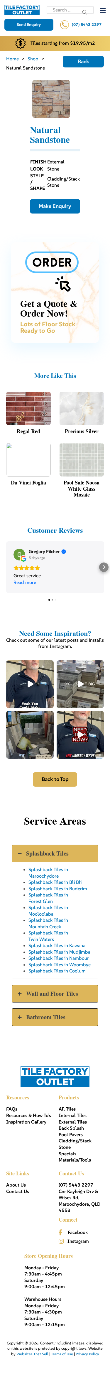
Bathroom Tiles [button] (45, 1017)
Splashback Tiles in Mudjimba (59, 952)
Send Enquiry (29, 24)
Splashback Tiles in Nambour (58, 958)
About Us (16, 1185)
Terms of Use (62, 1353)
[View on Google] (19, 554)
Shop (33, 59)
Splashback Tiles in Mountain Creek (48, 923)
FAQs (11, 1109)
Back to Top (55, 779)
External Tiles (73, 1122)
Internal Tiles (73, 1115)
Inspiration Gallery (26, 1122)
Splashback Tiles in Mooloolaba (48, 910)
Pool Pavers (71, 1134)
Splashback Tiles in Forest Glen (48, 898)
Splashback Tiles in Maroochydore (48, 872)
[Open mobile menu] (103, 10)
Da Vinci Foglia (28, 482)
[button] (6, 567)
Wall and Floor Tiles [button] (52, 993)
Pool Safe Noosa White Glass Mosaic (81, 488)
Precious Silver (82, 431)
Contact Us (17, 1191)
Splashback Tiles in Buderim (57, 888)
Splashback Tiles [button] (47, 853)
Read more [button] (24, 582)
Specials (67, 1154)
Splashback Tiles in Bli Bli (55, 882)
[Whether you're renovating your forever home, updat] (30, 735)
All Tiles (67, 1109)
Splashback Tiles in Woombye (59, 964)
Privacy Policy (87, 1353)
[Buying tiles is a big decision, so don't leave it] (30, 684)
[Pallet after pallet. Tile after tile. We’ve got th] (80, 735)
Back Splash (71, 1128)
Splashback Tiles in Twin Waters (48, 936)
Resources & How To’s (28, 1115)
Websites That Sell (32, 1353)
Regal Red (28, 431)
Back (83, 61)
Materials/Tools (75, 1160)
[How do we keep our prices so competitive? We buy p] (80, 684)
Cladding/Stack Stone (75, 1144)
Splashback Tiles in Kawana (56, 945)
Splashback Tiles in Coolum (57, 971)
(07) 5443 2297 (86, 24)
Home (12, 59)
